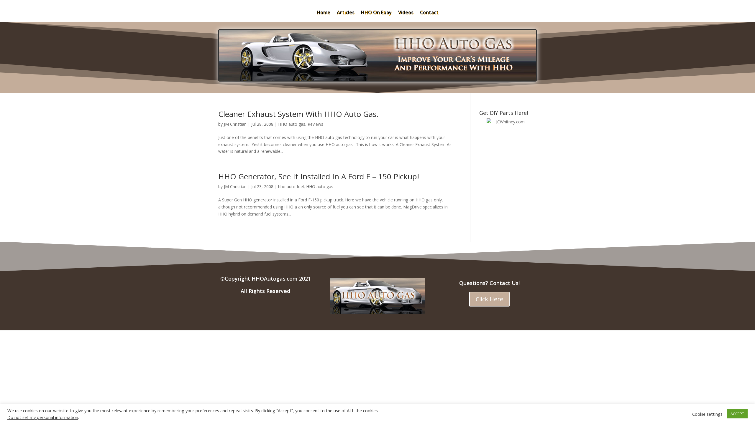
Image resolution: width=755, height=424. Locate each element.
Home (323, 13)
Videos (405, 13)
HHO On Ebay (376, 13)
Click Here (489, 299)
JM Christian (235, 124)
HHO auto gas (291, 124)
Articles (345, 13)
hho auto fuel (291, 186)
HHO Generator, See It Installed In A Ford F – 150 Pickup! (318, 176)
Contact (429, 13)
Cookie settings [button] (707, 414)
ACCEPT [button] (737, 413)
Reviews (315, 124)
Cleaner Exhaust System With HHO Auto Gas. (298, 114)
